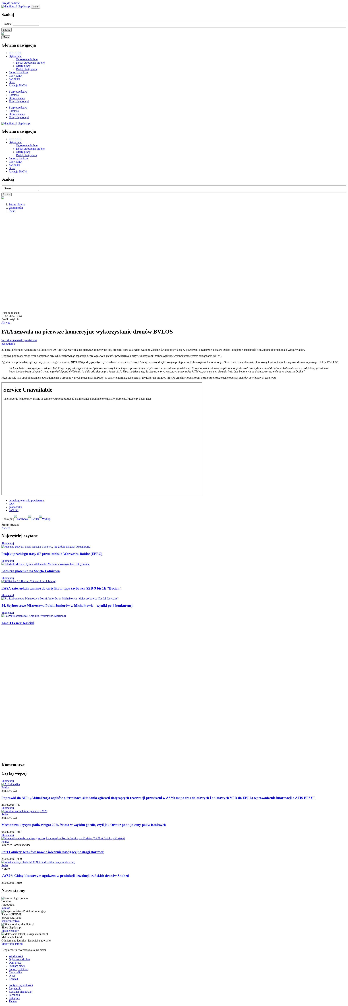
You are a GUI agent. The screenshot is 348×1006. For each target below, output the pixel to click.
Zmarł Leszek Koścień (17, 623)
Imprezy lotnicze (18, 72)
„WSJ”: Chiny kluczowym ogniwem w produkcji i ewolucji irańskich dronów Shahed (65, 876)
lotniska (5, 907)
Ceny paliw (15, 75)
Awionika (14, 78)
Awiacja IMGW (18, 85)
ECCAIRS (15, 52)
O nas (12, 82)
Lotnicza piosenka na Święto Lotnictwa (30, 571)
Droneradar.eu (17, 98)
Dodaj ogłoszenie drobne (30, 62)
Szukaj (8, 23)
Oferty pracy (23, 65)
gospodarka (8, 343)
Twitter (13, 1001)
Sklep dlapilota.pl (19, 101)
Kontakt (13, 978)
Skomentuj (7, 543)
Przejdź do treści (10, 3)
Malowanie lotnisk (12, 943)
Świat (12, 211)
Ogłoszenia (15, 56)
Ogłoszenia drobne (27, 59)
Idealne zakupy (10, 930)
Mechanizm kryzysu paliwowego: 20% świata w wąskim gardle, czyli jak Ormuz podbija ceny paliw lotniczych (83, 825)
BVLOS (13, 510)
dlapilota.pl (24, 6)
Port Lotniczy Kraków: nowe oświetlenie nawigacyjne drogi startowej (52, 852)
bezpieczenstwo (10, 920)
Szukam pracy (17, 965)
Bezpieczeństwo (18, 91)
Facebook (14, 994)
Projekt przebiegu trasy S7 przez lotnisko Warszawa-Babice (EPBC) (51, 554)
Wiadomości (16, 207)
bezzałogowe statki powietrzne (19, 340)
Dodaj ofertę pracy (26, 69)
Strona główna (17, 204)
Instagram (14, 998)
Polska (5, 787)
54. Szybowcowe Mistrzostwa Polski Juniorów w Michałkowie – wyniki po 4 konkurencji (67, 605)
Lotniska (14, 94)
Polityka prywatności (21, 985)
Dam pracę (15, 962)
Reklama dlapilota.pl (20, 991)
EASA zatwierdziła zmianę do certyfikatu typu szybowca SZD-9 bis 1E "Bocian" (61, 588)
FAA (11, 503)
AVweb (5, 322)
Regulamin (15, 988)
